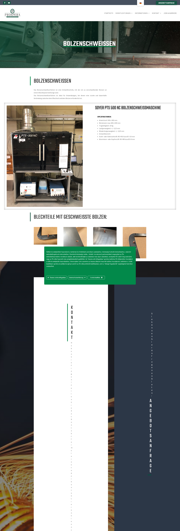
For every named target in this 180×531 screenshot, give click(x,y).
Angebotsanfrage (166, 3)
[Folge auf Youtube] (9, 2)
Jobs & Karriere (170, 13)
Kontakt (155, 13)
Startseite (108, 13)
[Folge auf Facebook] (4, 2)
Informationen (141, 13)
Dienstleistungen (123, 13)
